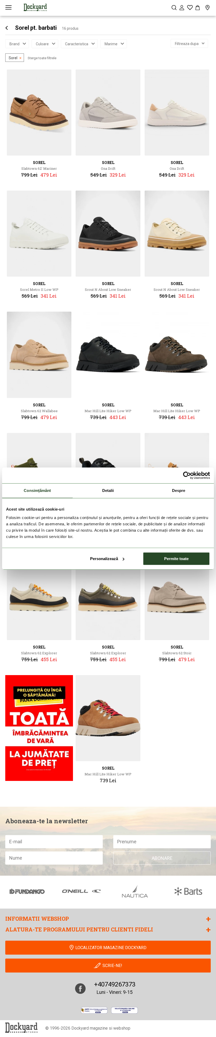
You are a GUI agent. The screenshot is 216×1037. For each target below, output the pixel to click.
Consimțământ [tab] (37, 490)
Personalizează (104, 558)
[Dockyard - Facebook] (80, 988)
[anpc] (94, 1010)
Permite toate (176, 558)
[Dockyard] (35, 7)
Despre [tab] (178, 490)
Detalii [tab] (108, 490)
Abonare (162, 858)
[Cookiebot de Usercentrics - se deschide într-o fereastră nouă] (187, 475)
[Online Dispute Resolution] (124, 1010)
